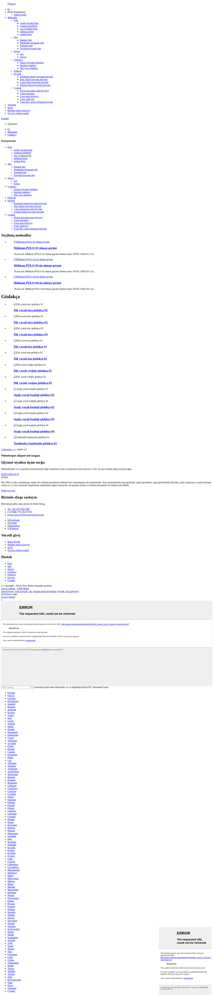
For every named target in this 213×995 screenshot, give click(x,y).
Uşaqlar (17, 88)
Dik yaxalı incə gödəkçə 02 (31, 322)
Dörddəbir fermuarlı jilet (32, 43)
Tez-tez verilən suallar (18, 113)
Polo (16, 20)
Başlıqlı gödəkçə (28, 65)
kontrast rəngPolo (28, 26)
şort (22, 54)
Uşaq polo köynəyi (29, 96)
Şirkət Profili (20, 14)
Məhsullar (12, 17)
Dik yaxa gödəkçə (29, 68)
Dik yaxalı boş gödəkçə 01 (30, 346)
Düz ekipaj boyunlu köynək (33, 79)
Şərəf (10, 107)
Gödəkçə (18, 59)
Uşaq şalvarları (27, 93)
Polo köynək (21, 591)
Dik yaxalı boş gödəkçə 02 (30, 358)
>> (14, 449)
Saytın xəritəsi (8, 588)
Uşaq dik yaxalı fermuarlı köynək (36, 102)
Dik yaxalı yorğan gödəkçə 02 (33, 382)
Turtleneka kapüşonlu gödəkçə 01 (35, 443)
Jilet (16, 37)
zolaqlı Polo (26, 34)
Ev (8, 9)
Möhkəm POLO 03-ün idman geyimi (37, 265)
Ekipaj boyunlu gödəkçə (32, 62)
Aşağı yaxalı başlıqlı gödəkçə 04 (34, 431)
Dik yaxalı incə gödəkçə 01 (31, 310)
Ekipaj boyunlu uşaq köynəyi (34, 90)
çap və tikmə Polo (29, 29)
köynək (17, 74)
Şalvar (17, 51)
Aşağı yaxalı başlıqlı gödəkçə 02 (34, 407)
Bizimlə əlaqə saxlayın (18, 110)
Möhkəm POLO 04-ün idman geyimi (37, 282)
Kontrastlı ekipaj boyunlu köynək (36, 76)
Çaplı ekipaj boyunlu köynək (34, 82)
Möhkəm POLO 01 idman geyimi (35, 248)
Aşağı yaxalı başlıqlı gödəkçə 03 (34, 419)
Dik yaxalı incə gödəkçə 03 (31, 334)
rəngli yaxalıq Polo (29, 23)
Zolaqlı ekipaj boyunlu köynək (35, 85)
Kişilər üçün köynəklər (45, 591)
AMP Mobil (23, 588)
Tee (30, 591)
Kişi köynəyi (7, 591)
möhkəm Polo (27, 31)
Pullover (18, 71)
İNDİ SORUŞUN (10, 474)
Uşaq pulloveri (27, 99)
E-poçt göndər (8, 597)
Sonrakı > (8, 449)
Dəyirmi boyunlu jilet (30, 48)
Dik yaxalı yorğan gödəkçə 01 (33, 370)
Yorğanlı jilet (26, 45)
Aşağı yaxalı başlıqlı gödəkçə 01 (34, 395)
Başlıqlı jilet (26, 40)
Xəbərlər (11, 104)
